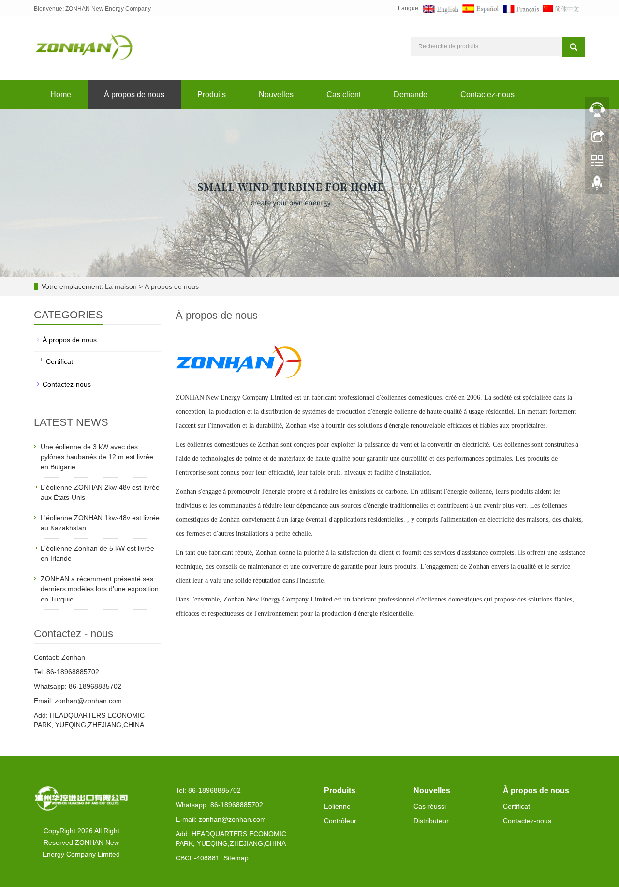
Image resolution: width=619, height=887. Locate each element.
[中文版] (561, 8)
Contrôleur (340, 821)
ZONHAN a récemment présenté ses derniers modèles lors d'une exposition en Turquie (100, 589)
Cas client (343, 94)
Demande (410, 94)
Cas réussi (429, 806)
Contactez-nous (487, 94)
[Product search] (573, 47)
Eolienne (337, 806)
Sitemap (236, 858)
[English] (440, 8)
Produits (211, 94)
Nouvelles (276, 94)
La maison (121, 286)
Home (60, 94)
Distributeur (431, 821)
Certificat (59, 361)
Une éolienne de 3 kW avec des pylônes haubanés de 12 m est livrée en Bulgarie (97, 457)
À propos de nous (134, 94)
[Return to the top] (597, 185)
